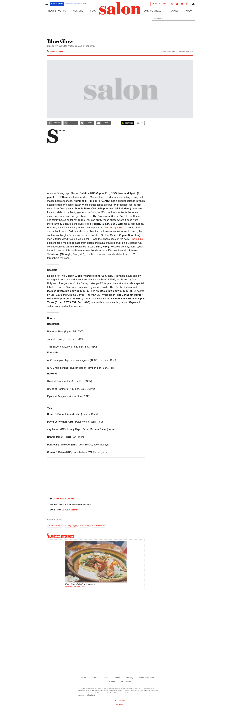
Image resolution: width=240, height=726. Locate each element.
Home (83, 678)
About (95, 678)
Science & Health (153, 11)
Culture (78, 11)
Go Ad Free (126, 682)
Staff (106, 678)
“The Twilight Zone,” (115, 228)
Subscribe (57, 4)
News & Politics (57, 11)
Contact (117, 678)
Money (174, 11)
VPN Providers (120, 700)
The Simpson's (98, 526)
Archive (112, 682)
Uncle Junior (137, 239)
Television (84, 526)
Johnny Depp (71, 526)
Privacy (129, 678)
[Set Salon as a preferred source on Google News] (127, 123)
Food (93, 11)
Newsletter (159, 4)
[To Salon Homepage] (120, 8)
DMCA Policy (120, 704)
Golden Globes (55, 526)
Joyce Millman (57, 51)
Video (189, 11)
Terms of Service (146, 678)
